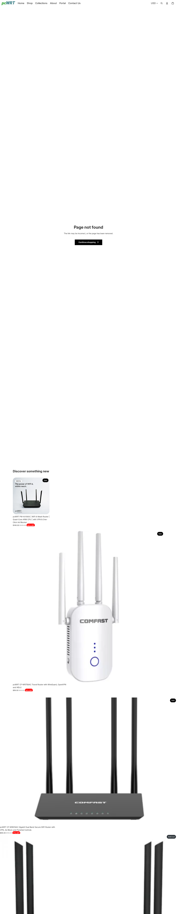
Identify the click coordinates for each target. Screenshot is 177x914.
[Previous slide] (17, 496)
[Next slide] (45, 496)
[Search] (161, 3)
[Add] (45, 510)
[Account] (167, 3)
